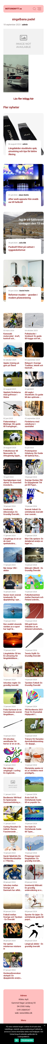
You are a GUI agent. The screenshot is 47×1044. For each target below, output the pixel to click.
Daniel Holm (24, 291)
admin (25, 24)
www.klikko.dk (26, 1013)
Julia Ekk (22, 243)
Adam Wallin (24, 195)
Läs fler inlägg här (24, 98)
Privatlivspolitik (27, 1040)
